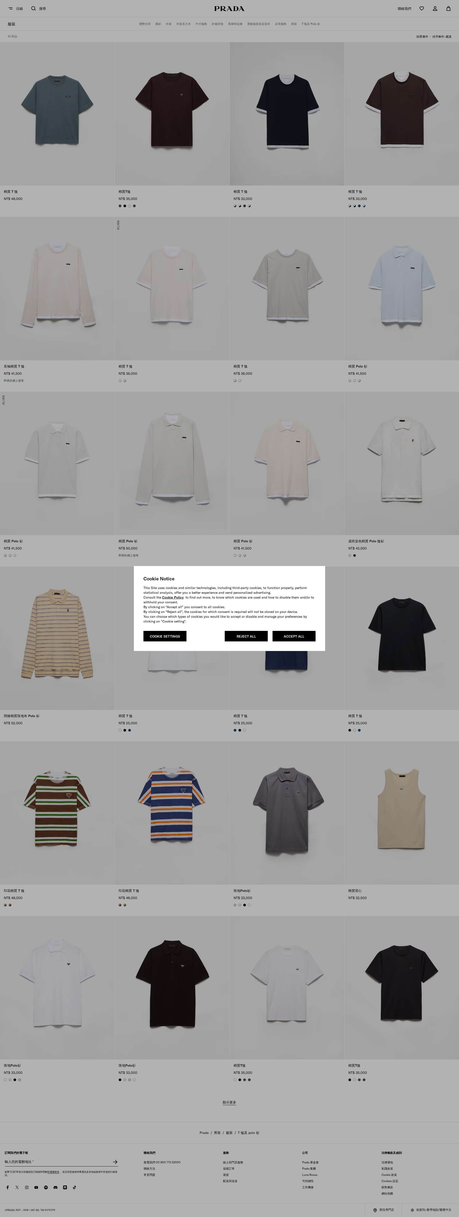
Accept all (294, 636)
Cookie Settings (165, 636)
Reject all (246, 636)
